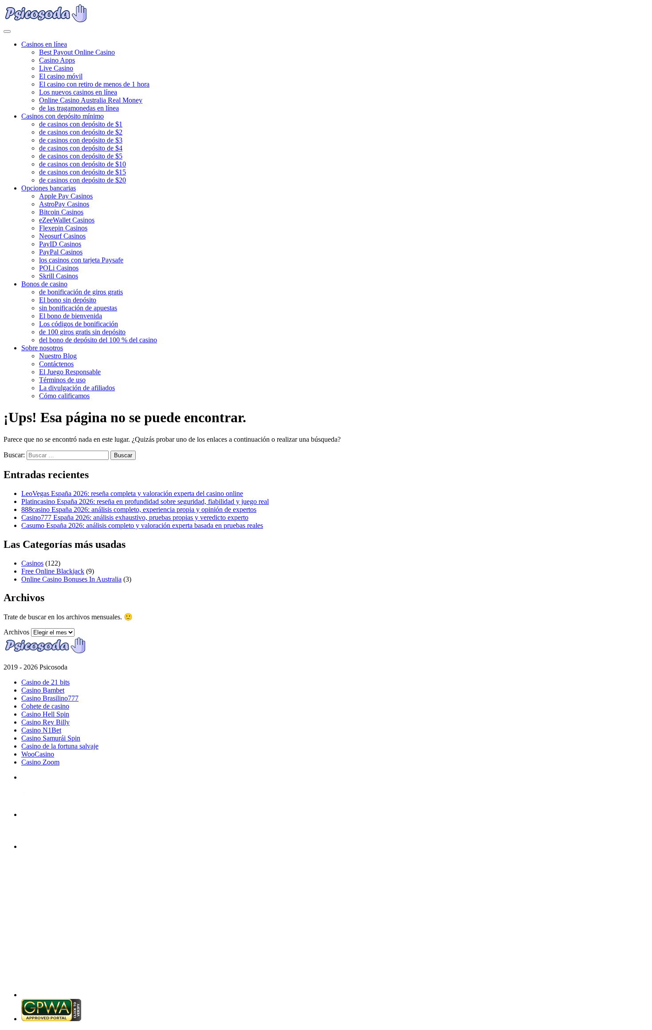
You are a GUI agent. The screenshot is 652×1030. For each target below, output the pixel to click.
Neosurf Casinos (62, 236)
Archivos (16, 632)
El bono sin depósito (67, 300)
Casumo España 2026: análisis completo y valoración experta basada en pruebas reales (142, 525)
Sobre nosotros (42, 348)
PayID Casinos (60, 244)
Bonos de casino (44, 284)
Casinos (32, 563)
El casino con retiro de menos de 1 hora (94, 84)
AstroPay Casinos (64, 204)
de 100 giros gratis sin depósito (82, 332)
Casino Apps (57, 60)
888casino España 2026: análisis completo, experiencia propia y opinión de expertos (138, 509)
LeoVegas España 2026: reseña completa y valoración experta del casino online (132, 493)
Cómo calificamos (64, 396)
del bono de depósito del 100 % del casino (98, 340)
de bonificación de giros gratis (81, 292)
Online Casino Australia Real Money (90, 100)
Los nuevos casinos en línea (78, 92)
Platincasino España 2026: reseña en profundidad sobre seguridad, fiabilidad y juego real (145, 501)
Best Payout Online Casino (77, 52)
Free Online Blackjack (52, 571)
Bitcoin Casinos (61, 212)
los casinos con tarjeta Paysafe (81, 260)
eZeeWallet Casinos (66, 220)
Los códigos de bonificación (78, 324)
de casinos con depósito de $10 (82, 164)
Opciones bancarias (48, 188)
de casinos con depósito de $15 (82, 172)
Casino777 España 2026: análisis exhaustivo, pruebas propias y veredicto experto (134, 517)
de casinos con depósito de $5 (80, 156)
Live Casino (56, 68)
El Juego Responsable (70, 372)
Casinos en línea (44, 44)
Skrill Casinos (58, 276)
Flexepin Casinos (63, 228)
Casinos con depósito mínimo (62, 116)
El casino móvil (60, 76)
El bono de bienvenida (70, 316)
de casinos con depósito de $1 (80, 124)
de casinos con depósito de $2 (80, 132)
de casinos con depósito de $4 (80, 148)
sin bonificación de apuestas (78, 308)
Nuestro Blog (58, 356)
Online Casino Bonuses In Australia (71, 579)
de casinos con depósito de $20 (82, 180)
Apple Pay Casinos (66, 196)
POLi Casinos (59, 268)
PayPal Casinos (60, 252)
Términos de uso (62, 380)
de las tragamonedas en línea (79, 108)
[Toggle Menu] (7, 31)
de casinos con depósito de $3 (80, 140)
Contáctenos (56, 364)
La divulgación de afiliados (77, 388)
